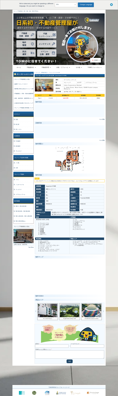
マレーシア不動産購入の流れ (22, 226)
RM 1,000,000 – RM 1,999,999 (24, 216)
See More (31, 247)
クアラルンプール (20, 194)
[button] (36, 311)
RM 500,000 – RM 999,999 (23, 211)
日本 (17, 168)
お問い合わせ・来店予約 (20, 244)
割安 (17, 119)
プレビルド (19, 151)
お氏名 (37, 343)
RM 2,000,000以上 (20, 221)
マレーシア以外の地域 (21, 157)
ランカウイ (19, 189)
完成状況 (17, 136)
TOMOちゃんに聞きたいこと (43, 349)
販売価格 (17, 201)
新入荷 (17, 124)
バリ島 (17, 163)
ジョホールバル (20, 184)
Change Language (86, 4)
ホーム (19, 67)
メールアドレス (75, 343)
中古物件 (18, 141)
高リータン (19, 129)
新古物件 (18, 146)
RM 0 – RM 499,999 (21, 206)
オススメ (17, 114)
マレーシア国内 (19, 174)
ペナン (17, 179)
